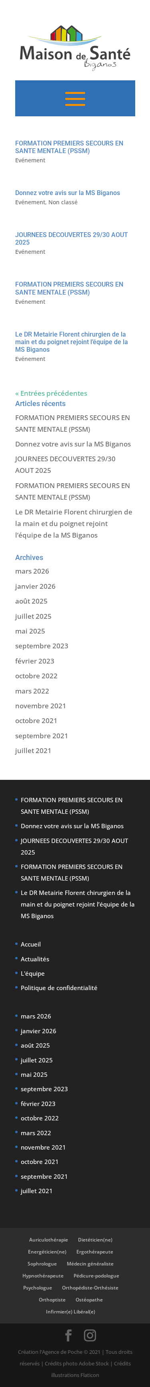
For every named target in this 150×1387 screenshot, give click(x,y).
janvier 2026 (35, 586)
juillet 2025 (33, 616)
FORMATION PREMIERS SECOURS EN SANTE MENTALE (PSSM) (69, 147)
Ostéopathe (89, 1299)
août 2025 (31, 601)
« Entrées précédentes (51, 393)
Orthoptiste (52, 1299)
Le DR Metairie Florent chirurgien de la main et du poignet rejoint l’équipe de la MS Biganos (71, 342)
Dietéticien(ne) (95, 1239)
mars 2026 (32, 571)
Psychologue (37, 1287)
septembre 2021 (41, 735)
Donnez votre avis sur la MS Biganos (67, 193)
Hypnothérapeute (43, 1275)
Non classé (63, 202)
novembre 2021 (40, 705)
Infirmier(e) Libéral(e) (70, 1311)
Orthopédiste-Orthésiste (90, 1287)
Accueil (31, 944)
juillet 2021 (33, 750)
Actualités (35, 959)
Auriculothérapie (48, 1239)
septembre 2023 (41, 645)
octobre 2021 (36, 720)
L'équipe (33, 973)
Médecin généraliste (90, 1263)
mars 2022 (32, 690)
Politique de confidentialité (59, 988)
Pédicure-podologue (96, 1275)
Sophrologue (42, 1263)
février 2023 (34, 661)
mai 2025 (30, 631)
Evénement (30, 160)
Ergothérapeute (94, 1251)
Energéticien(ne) (47, 1251)
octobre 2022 (36, 675)
